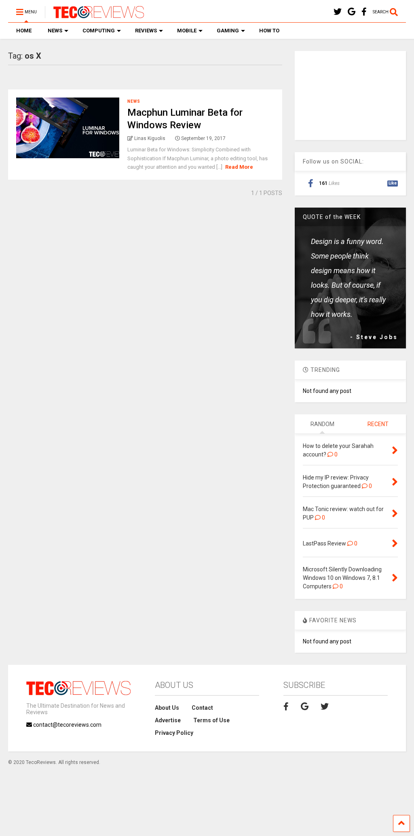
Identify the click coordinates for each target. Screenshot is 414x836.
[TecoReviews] (94, 14)
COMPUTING (98, 31)
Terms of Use (211, 720)
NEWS (55, 31)
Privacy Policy (174, 733)
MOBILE (186, 31)
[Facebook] (364, 12)
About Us (167, 707)
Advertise (168, 720)
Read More (239, 167)
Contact (202, 707)
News (133, 101)
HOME (24, 31)
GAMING (228, 31)
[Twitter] (338, 12)
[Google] (351, 12)
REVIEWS (146, 31)
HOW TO (269, 31)
